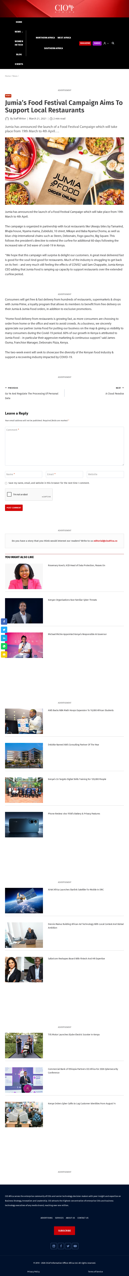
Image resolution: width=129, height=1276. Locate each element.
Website (92, 474)
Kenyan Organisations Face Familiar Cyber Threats (72, 599)
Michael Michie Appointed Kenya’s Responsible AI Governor (77, 634)
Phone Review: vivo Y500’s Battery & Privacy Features (74, 813)
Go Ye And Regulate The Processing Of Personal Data (31, 393)
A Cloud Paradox (115, 391)
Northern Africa (45, 37)
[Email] (4, 654)
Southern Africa (53, 48)
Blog (19, 54)
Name (10, 474)
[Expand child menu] (19, 32)
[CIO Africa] (64, 9)
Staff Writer (19, 118)
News (8, 96)
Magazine (85, 43)
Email (51, 474)
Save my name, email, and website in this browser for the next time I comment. (48, 483)
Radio (97, 43)
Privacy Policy (33, 1271)
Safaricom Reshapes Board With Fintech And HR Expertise (76, 958)
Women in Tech (19, 43)
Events (19, 64)
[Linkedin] (54, 1246)
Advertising (47, 1218)
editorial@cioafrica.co (105, 540)
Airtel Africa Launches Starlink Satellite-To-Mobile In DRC (76, 889)
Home (19, 22)
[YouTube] (75, 1246)
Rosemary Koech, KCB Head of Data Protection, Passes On (76, 565)
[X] (68, 1246)
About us (70, 1218)
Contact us (82, 1218)
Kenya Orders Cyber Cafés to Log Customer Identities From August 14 (81, 1103)
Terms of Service (95, 1271)
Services (59, 1218)
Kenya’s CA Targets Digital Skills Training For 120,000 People (77, 779)
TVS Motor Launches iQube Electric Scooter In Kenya (73, 1034)
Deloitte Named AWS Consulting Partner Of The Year (73, 744)
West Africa (64, 37)
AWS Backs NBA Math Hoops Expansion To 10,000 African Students (80, 710)
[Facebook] (61, 1246)
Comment (12, 429)
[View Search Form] (112, 43)
